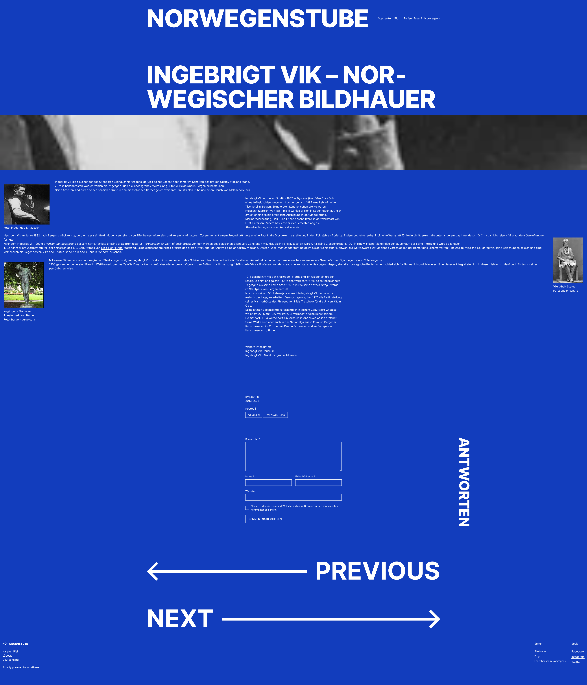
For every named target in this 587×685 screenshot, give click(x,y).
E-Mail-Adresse (305, 476)
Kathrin (254, 396)
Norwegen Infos (275, 414)
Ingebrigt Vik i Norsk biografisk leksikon (271, 355)
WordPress (33, 667)
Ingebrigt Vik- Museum (260, 351)
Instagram (578, 656)
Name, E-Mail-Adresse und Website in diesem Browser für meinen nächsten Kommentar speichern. (294, 508)
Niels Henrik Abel (112, 247)
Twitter (576, 662)
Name (249, 476)
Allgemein (254, 414)
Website (250, 491)
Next (180, 618)
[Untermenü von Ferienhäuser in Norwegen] (439, 18)
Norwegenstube (257, 18)
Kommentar (252, 439)
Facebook (577, 651)
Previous (377, 571)
